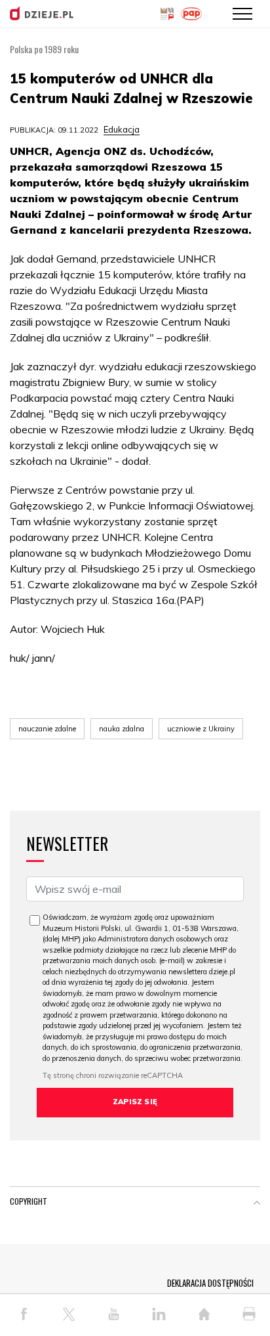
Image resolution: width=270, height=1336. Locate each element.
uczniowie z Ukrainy (201, 728)
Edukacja (122, 129)
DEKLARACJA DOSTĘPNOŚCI (210, 1282)
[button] (257, 1204)
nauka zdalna (121, 728)
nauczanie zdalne (47, 728)
